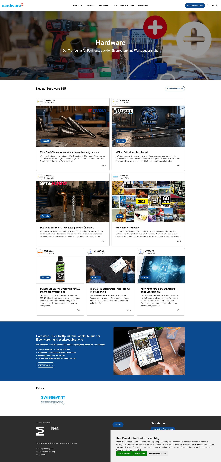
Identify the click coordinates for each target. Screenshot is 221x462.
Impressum (41, 454)
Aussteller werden (195, 5)
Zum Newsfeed (173, 88)
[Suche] (208, 5)
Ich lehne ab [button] (140, 453)
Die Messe (90, 5)
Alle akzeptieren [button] (124, 453)
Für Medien (143, 5)
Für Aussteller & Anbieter (123, 5)
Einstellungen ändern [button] (157, 453)
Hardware (77, 5)
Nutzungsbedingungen (45, 448)
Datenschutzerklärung (45, 451)
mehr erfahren (44, 365)
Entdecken (103, 5)
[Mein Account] (217, 5)
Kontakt (118, 424)
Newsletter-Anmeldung (163, 429)
